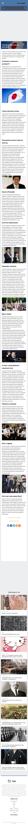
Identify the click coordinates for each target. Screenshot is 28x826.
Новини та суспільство (16, 517)
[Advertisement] (14, 27)
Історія (14, 803)
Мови (14, 807)
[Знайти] (25, 8)
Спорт (14, 812)
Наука (14, 804)
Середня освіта (14, 801)
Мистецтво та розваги (14, 810)
